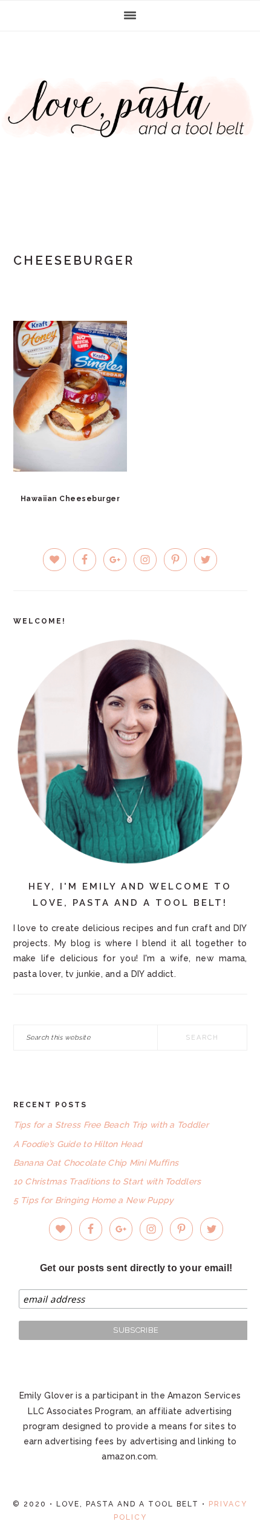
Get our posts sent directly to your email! (136, 1268)
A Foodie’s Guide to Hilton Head (78, 1144)
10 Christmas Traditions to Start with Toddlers (107, 1181)
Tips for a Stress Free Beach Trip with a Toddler (111, 1125)
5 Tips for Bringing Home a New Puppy (93, 1200)
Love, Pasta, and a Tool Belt (130, 122)
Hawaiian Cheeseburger (70, 499)
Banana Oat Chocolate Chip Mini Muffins (96, 1163)
